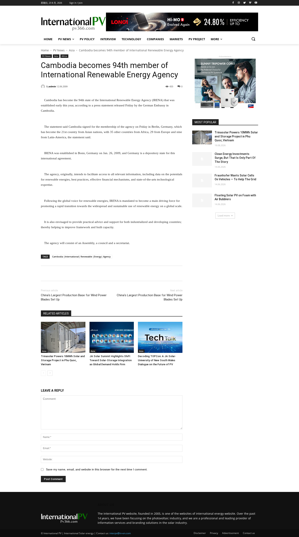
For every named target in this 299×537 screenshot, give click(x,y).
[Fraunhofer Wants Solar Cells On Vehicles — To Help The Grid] (202, 180)
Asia (72, 50)
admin (52, 86)
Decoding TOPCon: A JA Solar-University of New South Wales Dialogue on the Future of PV (157, 360)
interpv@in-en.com (120, 533)
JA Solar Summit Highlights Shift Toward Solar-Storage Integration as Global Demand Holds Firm (110, 360)
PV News (64, 39)
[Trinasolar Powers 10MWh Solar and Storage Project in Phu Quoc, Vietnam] (63, 337)
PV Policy (87, 39)
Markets (176, 39)
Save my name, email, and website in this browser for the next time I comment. (96, 469)
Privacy (214, 533)
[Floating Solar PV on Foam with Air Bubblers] (202, 200)
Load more (224, 215)
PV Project (197, 39)
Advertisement (230, 533)
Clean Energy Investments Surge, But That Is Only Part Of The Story (235, 157)
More (215, 39)
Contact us (249, 533)
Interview (108, 39)
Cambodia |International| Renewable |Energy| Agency (81, 256)
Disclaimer (200, 533)
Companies (155, 39)
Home (48, 39)
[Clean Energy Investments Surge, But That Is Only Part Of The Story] (202, 159)
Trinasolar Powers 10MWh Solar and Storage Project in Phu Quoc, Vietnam (63, 360)
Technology (131, 39)
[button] (253, 39)
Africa (64, 56)
